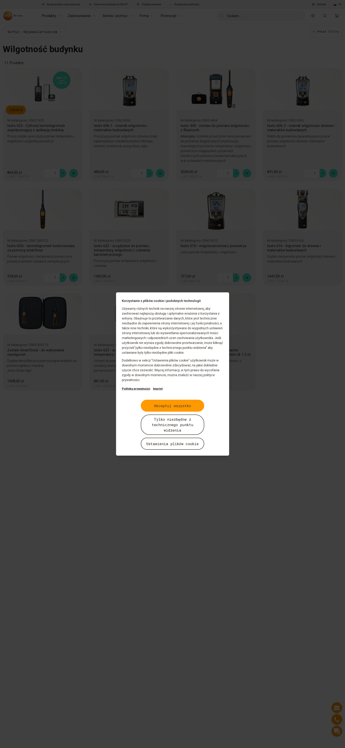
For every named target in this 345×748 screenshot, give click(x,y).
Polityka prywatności (136, 388)
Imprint (158, 388)
